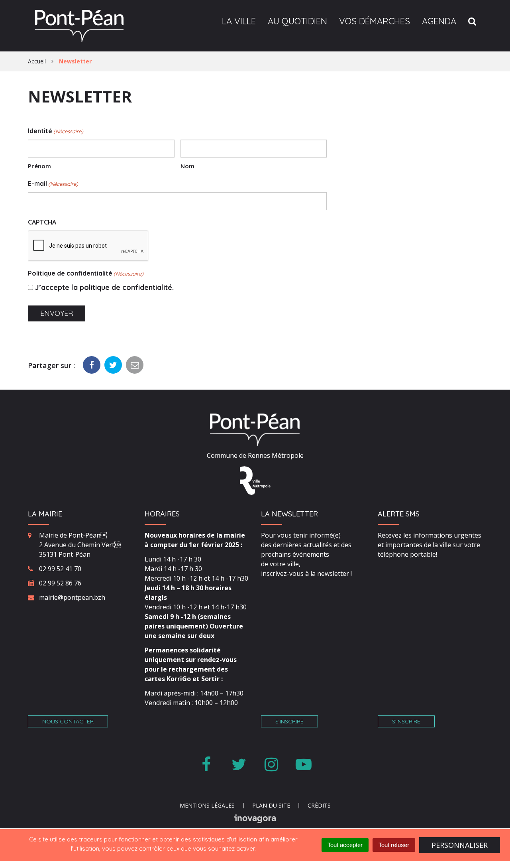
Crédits (319, 805)
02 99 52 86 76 (60, 583)
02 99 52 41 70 (60, 568)
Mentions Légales (207, 805)
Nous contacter (68, 721)
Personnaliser (460, 845)
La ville (239, 21)
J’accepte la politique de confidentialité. (104, 287)
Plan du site (271, 805)
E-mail (53, 183)
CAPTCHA (42, 222)
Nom (187, 166)
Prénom (39, 166)
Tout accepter (345, 844)
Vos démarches (374, 21)
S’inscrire (289, 721)
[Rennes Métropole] (255, 479)
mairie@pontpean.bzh (72, 597)
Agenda (439, 21)
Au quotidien (297, 21)
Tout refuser (394, 844)
